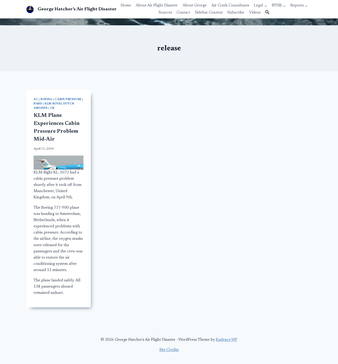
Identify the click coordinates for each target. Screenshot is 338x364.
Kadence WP (226, 340)
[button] (267, 12)
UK (52, 108)
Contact (183, 13)
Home (126, 6)
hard (38, 103)
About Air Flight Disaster (157, 6)
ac (36, 99)
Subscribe (235, 13)
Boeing (46, 99)
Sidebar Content (209, 13)
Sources (165, 13)
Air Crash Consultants (230, 6)
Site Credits (169, 350)
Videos (255, 13)
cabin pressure (68, 99)
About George (195, 6)
